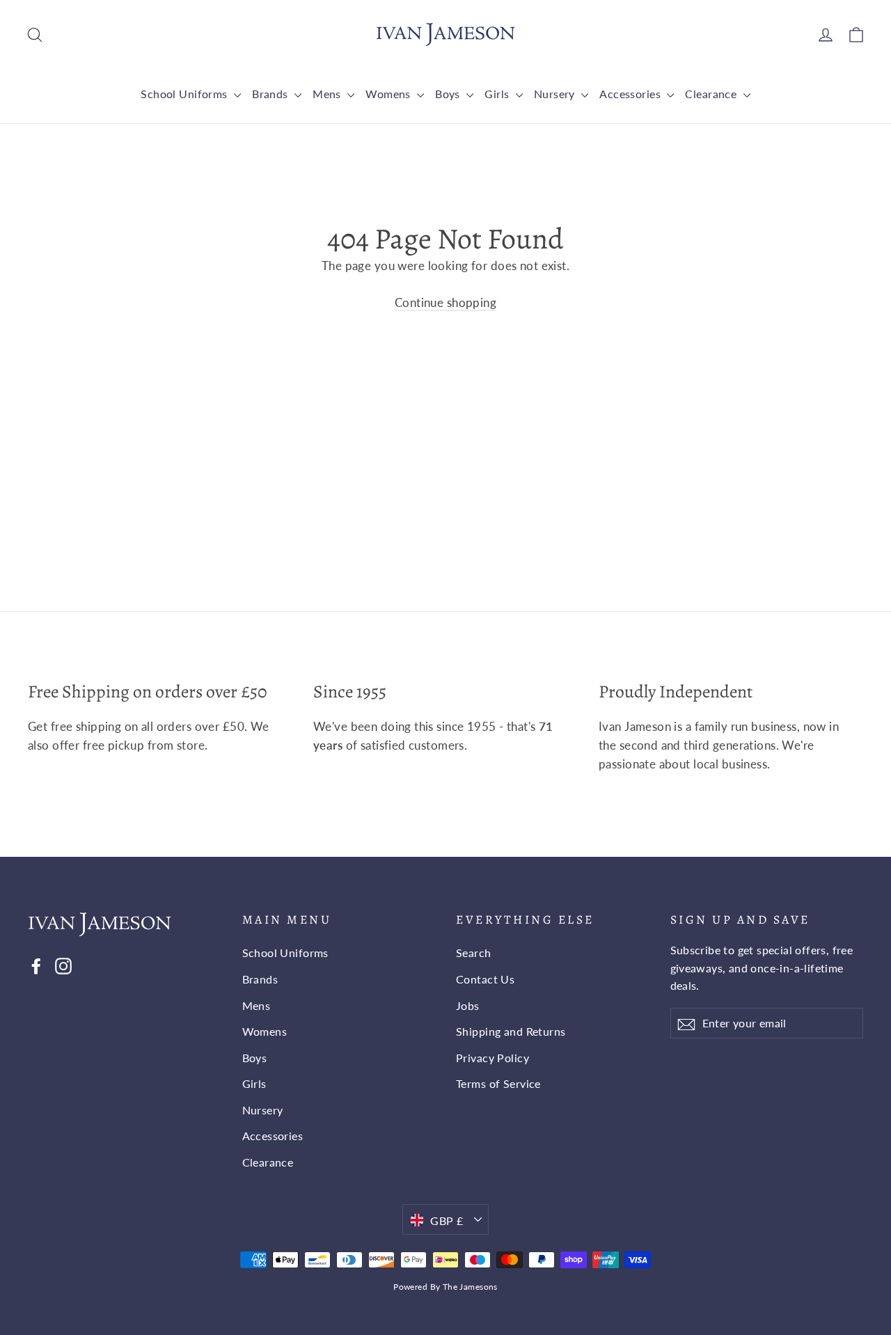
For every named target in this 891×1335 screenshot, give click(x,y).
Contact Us (485, 979)
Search (473, 952)
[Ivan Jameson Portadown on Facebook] (36, 964)
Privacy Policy (492, 1057)
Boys (449, 93)
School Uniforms (185, 93)
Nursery (556, 93)
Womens (389, 93)
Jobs (468, 1005)
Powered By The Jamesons (445, 1286)
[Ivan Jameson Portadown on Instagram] (63, 964)
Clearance (712, 93)
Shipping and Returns (511, 1031)
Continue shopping (445, 302)
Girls (498, 93)
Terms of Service (498, 1083)
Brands (271, 93)
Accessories (631, 93)
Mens (328, 93)
